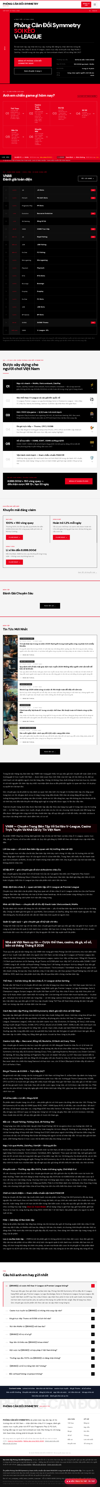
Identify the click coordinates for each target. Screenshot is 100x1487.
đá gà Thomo (75, 1388)
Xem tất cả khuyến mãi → (87, 572)
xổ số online (86, 1388)
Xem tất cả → (50, 606)
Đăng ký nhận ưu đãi (78, 481)
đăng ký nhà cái (45, 1392)
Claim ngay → (14, 537)
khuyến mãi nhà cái (30, 1392)
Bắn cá (70, 1440)
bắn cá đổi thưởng (13, 1392)
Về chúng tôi (88, 1444)
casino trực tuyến (61, 1388)
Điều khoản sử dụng (10, 1444)
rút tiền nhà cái (74, 1392)
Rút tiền (86, 1431)
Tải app (86, 1435)
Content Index (15, 1388)
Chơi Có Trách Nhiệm (36, 1207)
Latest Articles (29, 1388)
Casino (70, 1427)
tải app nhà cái (88, 1392)
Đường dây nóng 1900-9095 (34, 1441)
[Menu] (94, 4)
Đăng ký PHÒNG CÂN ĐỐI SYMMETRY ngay (30, 62)
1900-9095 (51, 1478)
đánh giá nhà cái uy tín (59, 1396)
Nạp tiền (87, 1427)
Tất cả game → (87, 178)
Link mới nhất (88, 1440)
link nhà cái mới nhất (40, 1396)
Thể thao (71, 1423)
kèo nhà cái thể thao (44, 1388)
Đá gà (70, 1431)
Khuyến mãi (72, 1444)
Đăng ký (86, 1423)
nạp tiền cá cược (60, 1392)
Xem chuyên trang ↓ (33, 71)
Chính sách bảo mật (52, 1441)
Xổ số (69, 1435)
